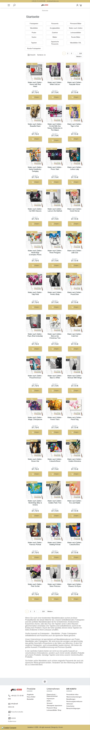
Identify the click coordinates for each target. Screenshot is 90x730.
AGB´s (49, 701)
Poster (34, 32)
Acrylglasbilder (55, 28)
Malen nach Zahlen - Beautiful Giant (35, 125)
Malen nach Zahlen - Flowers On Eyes (74, 585)
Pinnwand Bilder (75, 23)
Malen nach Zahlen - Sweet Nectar (74, 210)
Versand (49, 703)
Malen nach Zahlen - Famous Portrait (35, 543)
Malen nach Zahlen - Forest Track (55, 418)
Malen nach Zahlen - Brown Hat (35, 460)
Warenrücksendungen (74, 697)
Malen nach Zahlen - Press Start (55, 168)
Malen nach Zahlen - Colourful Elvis (74, 543)
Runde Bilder (75, 37)
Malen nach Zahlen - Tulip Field (35, 293)
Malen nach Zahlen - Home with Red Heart (35, 84)
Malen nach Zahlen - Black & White (55, 377)
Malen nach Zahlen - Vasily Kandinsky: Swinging (35, 169)
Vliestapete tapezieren (54, 705)
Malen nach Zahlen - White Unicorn (55, 83)
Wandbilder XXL (75, 43)
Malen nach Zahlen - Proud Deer (74, 293)
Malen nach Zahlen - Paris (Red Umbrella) (35, 335)
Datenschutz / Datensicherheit (52, 695)
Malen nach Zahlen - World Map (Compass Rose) (35, 253)
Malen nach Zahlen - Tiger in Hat (74, 125)
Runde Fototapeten (34, 48)
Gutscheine (70, 706)
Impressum (50, 698)
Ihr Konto (71, 689)
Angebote (30, 694)
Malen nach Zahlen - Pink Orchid (35, 585)
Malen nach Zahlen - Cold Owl (74, 335)
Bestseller (30, 699)
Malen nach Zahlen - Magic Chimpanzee (35, 418)
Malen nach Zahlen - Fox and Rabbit (74, 502)
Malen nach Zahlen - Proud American (35, 377)
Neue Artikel (31, 697)
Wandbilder (34, 28)
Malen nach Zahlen (75, 28)
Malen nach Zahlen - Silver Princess (55, 585)
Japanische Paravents (55, 43)
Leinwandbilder (75, 32)
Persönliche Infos (72, 694)
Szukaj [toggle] (14, 5)
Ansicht (32, 55)
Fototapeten (34, 23)
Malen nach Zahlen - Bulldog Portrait (55, 543)
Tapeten (34, 43)
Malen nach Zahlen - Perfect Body (55, 293)
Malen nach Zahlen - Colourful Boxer (55, 460)
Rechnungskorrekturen (74, 701)
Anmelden (77, 5)
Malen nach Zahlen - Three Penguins (55, 252)
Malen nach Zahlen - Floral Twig (74, 418)
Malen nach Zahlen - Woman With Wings (74, 377)
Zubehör (55, 32)
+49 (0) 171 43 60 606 (38, 1)
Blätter (55, 37)
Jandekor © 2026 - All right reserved (39, 727)
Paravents (54, 23)
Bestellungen (70, 699)
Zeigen (36, 97)
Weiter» (79, 56)
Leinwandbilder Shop (54, 710)
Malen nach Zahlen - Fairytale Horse (74, 83)
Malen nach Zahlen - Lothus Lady (74, 168)
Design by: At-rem (57, 727)
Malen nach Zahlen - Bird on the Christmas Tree (55, 336)
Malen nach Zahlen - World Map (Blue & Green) (35, 503)
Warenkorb (80, 5)
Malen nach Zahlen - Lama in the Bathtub (55, 210)
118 (80, 53)
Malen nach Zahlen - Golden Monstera (74, 460)
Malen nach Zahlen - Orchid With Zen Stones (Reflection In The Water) (54, 127)
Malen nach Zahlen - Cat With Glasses (35, 210)
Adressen (69, 704)
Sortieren (40, 55)
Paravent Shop (52, 708)
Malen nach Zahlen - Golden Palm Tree (55, 502)
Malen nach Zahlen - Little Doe (74, 252)
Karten (34, 37)
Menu (8, 5)
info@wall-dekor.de (53, 1)
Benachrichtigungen (73, 708)
